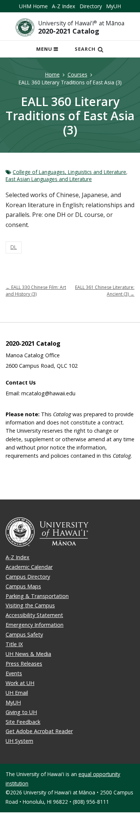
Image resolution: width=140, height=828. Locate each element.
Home (52, 74)
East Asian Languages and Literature (49, 179)
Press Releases (24, 663)
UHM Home (33, 6)
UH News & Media (28, 653)
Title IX (14, 644)
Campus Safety (24, 634)
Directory (91, 6)
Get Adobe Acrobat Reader (39, 731)
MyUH (113, 6)
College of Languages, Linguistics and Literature (69, 171)
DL (13, 246)
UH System (19, 740)
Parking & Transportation (37, 596)
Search (85, 49)
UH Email (17, 692)
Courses (77, 74)
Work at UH (20, 683)
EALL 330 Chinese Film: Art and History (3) (36, 290)
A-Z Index (63, 6)
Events (14, 673)
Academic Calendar (29, 566)
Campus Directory (28, 576)
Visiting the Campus (30, 605)
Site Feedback (23, 721)
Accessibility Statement (34, 615)
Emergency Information (34, 624)
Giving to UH (21, 712)
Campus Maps (23, 586)
